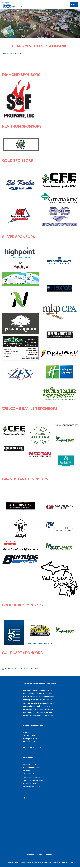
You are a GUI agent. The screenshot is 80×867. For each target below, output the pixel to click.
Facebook (30, 855)
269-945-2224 (35, 748)
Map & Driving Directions (32, 742)
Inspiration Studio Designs (66, 862)
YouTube (40, 855)
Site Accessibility (42, 862)
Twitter (49, 855)
